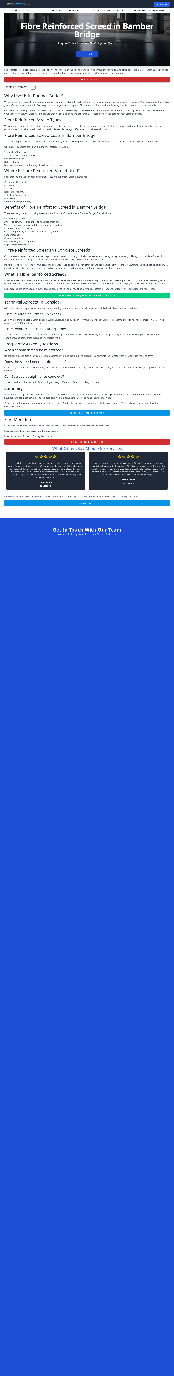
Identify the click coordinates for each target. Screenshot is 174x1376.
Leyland (17, 436)
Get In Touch (161, 4)
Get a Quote (87, 54)
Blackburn (46, 436)
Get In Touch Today (87, 79)
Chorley (36, 436)
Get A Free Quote (87, 503)
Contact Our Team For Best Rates (87, 413)
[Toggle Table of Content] (32, 87)
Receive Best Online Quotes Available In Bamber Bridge (87, 295)
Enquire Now (87, 511)
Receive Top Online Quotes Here (87, 442)
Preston (8, 436)
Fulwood (27, 436)
